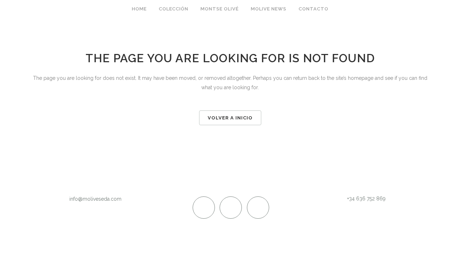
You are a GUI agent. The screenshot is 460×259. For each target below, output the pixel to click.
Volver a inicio (230, 118)
